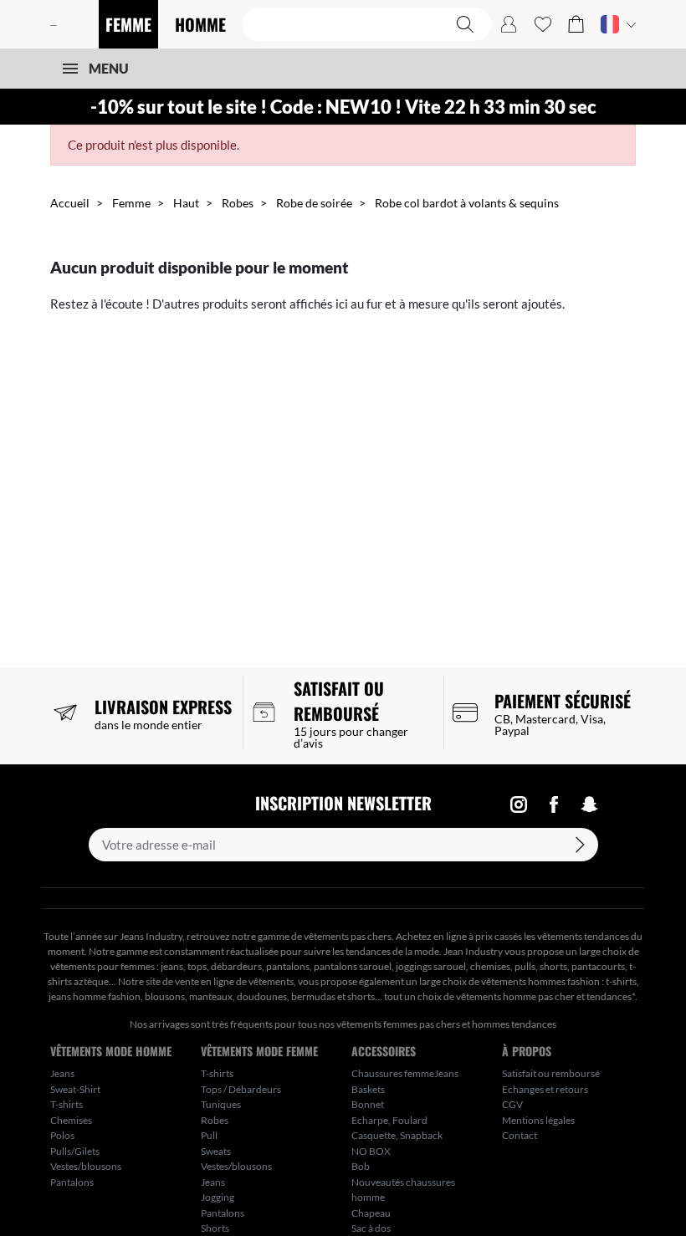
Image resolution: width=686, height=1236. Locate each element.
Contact (519, 1135)
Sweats (216, 1151)
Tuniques (221, 1104)
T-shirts (66, 1104)
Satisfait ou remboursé (551, 1073)
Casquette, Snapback (397, 1135)
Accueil (70, 203)
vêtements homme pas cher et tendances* (545, 996)
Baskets (368, 1089)
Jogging (217, 1197)
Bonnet (367, 1104)
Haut (186, 203)
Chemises (71, 1120)
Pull (209, 1135)
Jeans (62, 1073)
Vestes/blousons (85, 1166)
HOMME (200, 24)
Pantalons (72, 1182)
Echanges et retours (545, 1089)
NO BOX (371, 1151)
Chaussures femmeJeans (404, 1073)
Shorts (215, 1228)
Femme (131, 203)
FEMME (128, 24)
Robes (237, 203)
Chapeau (371, 1213)
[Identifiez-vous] (508, 24)
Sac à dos (371, 1228)
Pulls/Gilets (75, 1151)
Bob (360, 1166)
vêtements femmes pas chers (398, 1024)
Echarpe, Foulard (389, 1120)
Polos (62, 1135)
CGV (512, 1104)
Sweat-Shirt (75, 1089)
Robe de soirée (314, 203)
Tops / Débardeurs (241, 1089)
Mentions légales (538, 1120)
